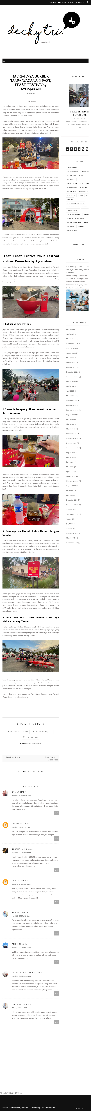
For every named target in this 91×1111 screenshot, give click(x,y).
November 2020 (72, 481)
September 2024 (72, 377)
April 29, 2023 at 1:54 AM (21, 853)
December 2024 (72, 372)
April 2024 (70, 386)
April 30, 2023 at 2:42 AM (21, 916)
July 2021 (69, 457)
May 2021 (70, 467)
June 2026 (70, 329)
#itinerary (83, 187)
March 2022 (70, 429)
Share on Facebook (19, 732)
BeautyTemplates (22, 1107)
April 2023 (70, 391)
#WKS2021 (81, 226)
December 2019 (72, 500)
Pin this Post (32, 737)
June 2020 (70, 495)
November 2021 (72, 438)
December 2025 (72, 344)
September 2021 (72, 448)
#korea (80, 195)
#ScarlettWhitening (73, 214)
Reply (56, 813)
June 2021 (69, 462)
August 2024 (71, 382)
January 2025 (71, 367)
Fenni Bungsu (19, 944)
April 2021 (70, 472)
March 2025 (70, 363)
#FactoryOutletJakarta (75, 183)
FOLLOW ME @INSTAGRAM (11, 1093)
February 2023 (71, 401)
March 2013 (70, 538)
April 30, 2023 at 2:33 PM (21, 948)
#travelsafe (71, 226)
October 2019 (71, 510)
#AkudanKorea (72, 168)
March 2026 (70, 339)
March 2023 (70, 396)
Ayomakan (46, 270)
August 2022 (71, 415)
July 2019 (69, 524)
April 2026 (70, 334)
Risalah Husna (20, 881)
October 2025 (71, 348)
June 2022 (70, 419)
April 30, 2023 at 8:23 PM (21, 976)
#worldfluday (72, 230)
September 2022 (72, 410)
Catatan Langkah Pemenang (27, 972)
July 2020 (69, 491)
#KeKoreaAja (71, 191)
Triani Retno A (20, 912)
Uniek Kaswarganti (22, 1004)
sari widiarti (19, 792)
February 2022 (71, 434)
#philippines (86, 207)
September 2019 (72, 514)
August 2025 (71, 353)
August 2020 (71, 486)
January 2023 (71, 405)
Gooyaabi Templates (48, 1107)
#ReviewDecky (72, 211)
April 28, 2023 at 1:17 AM (21, 827)
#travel (86, 222)
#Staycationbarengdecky (75, 218)
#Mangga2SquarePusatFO (75, 203)
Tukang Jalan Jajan (22, 849)
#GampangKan (72, 187)
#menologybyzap (73, 207)
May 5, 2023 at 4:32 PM (20, 1008)
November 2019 (72, 505)
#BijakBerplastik (72, 171)
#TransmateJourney (74, 222)
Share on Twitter (44, 732)
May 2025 (70, 358)
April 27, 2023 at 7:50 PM (21, 796)
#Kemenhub (71, 195)
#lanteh (70, 199)
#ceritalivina (71, 175)
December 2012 (72, 543)
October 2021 (71, 443)
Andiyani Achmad (21, 823)
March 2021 (70, 476)
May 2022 (70, 424)
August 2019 (70, 519)
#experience (36, 743)
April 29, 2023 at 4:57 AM (21, 884)
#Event (29, 743)
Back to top (81, 1108)
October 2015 (71, 528)
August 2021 (70, 453)
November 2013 (72, 533)
